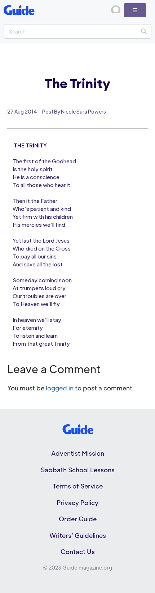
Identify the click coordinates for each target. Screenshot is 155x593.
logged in (60, 388)
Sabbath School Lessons (78, 470)
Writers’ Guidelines (77, 535)
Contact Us (78, 552)
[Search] (144, 31)
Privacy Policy (77, 502)
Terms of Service (78, 486)
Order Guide (78, 519)
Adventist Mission (77, 453)
